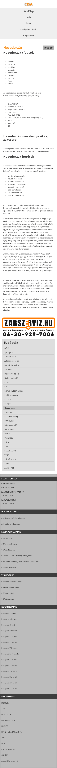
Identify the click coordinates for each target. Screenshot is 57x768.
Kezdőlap (29, 11)
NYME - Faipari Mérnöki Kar (12, 732)
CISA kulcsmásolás (8, 567)
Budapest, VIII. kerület (9, 648)
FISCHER (4, 726)
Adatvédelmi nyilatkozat (10, 524)
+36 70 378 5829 (7, 504)
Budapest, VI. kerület (9, 636)
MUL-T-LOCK (6, 714)
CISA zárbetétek (7, 599)
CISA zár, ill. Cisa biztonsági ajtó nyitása (16, 555)
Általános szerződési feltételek (13, 518)
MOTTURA (5, 703)
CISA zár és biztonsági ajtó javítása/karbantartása (20, 561)
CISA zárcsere (6, 538)
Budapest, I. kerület (8, 613)
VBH (3, 743)
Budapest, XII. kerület (9, 665)
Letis (28, 17)
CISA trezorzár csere (9, 544)
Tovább (48, 47)
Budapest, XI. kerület (9, 659)
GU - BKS (4, 755)
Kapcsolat (28, 35)
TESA (3, 738)
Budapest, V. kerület (9, 631)
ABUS (3, 709)
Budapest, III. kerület (9, 625)
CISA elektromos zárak (10, 587)
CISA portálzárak (7, 593)
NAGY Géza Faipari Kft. (10, 720)
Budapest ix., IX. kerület (10, 654)
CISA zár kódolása (8, 550)
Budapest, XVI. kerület (9, 683)
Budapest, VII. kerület (9, 642)
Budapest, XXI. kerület (9, 688)
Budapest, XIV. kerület (9, 677)
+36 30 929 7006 (7, 487)
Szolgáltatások (28, 29)
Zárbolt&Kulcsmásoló (9, 761)
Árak (28, 23)
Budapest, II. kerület (9, 619)
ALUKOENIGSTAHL (8, 749)
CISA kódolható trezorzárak (11, 581)
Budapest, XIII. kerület (9, 671)
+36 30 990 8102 (7, 495)
